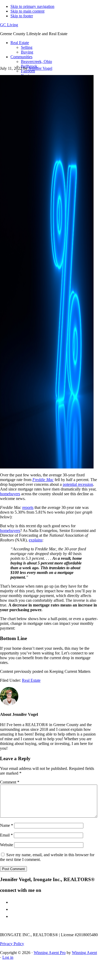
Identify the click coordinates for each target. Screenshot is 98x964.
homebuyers (10, 494)
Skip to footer (21, 16)
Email (6, 835)
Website (6, 845)
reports (27, 507)
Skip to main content (27, 11)
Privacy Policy (12, 943)
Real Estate (31, 680)
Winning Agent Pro (50, 952)
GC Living (9, 25)
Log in (7, 957)
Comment (9, 782)
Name (6, 825)
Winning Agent (84, 952)
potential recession (78, 484)
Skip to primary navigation (32, 6)
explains (35, 540)
